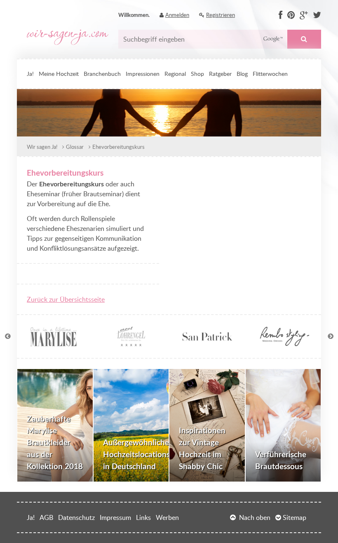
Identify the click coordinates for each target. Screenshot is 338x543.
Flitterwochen (270, 73)
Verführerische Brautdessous (280, 460)
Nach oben (254, 517)
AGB (46, 517)
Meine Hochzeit (59, 73)
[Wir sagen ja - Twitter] (317, 15)
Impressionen (143, 73)
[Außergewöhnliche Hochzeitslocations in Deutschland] (131, 425)
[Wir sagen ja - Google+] (304, 15)
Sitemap (294, 517)
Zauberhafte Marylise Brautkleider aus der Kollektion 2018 (55, 442)
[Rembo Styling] (284, 343)
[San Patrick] (207, 343)
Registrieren (220, 15)
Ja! (30, 73)
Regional (175, 73)
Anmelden (177, 15)
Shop (197, 73)
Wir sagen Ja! (42, 146)
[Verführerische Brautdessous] (283, 425)
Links (143, 517)
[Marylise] (53, 343)
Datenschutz (76, 517)
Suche (304, 39)
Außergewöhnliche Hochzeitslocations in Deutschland (136, 454)
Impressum (115, 517)
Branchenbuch (102, 73)
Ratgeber (220, 73)
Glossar (75, 146)
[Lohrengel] (130, 343)
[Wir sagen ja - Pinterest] (291, 15)
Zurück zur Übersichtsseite (66, 299)
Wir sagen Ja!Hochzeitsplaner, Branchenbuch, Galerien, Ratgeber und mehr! (67, 37)
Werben (167, 517)
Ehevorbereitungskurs (118, 146)
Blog (242, 73)
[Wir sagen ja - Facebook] (280, 15)
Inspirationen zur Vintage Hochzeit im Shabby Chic (202, 448)
